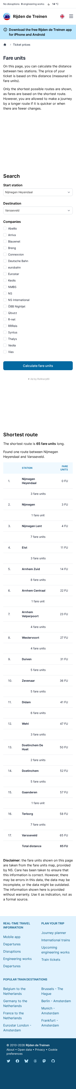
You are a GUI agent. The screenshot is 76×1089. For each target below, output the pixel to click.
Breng (11, 248)
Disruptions (12, 951)
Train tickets (50, 959)
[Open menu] (71, 16)
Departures (11, 944)
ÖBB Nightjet (16, 306)
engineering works (32, 3)
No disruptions (11, 3)
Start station (12, 185)
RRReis (12, 326)
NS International (18, 300)
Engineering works (17, 959)
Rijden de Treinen (38, 1045)
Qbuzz (12, 313)
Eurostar (13, 274)
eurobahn (14, 267)
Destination (12, 203)
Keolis (11, 280)
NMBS (11, 287)
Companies (12, 222)
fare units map (44, 865)
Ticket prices (21, 44)
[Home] (5, 44)
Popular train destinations (25, 979)
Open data (25, 1049)
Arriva (11, 235)
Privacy (40, 1049)
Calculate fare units (38, 366)
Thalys (12, 339)
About (10, 1049)
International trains (55, 940)
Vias (10, 352)
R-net (11, 319)
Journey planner (53, 933)
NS (9, 293)
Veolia (11, 345)
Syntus (12, 332)
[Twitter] (8, 1061)
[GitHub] (53, 1061)
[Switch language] (62, 16)
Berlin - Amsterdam (56, 1001)
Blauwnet (13, 241)
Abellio (12, 228)
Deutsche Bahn (17, 261)
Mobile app (11, 937)
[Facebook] (17, 1061)
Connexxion (15, 254)
